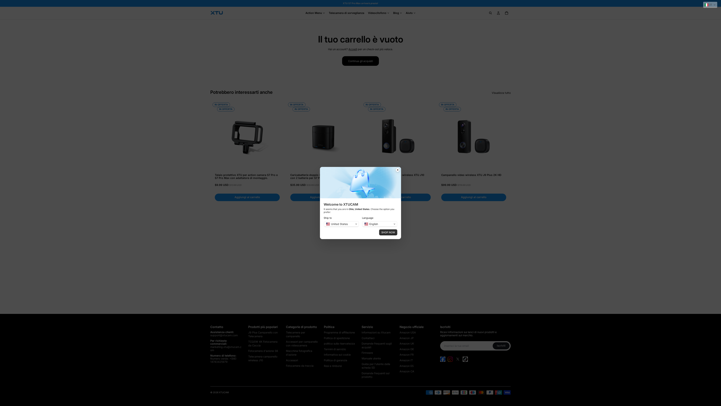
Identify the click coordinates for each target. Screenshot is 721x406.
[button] (710, 5)
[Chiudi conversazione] (397, 170)
